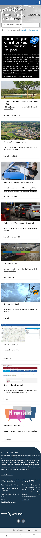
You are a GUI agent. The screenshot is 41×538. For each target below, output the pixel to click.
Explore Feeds (18, 530)
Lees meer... (25, 500)
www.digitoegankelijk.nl (29, 496)
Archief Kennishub (7, 475)
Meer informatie (27, 76)
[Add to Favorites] (7, 535)
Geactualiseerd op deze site (29, 30)
